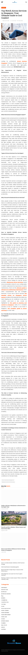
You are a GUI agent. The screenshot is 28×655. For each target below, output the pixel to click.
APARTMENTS (4, 587)
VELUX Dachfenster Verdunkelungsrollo (10, 567)
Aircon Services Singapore (8, 480)
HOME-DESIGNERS (5, 612)
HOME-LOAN (4, 616)
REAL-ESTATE (4, 625)
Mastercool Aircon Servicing (8, 482)
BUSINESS (3, 7)
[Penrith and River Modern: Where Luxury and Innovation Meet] (14, 518)
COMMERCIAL (4, 600)
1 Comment (14, 20)
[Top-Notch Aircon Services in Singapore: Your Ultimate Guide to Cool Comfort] (14, 31)
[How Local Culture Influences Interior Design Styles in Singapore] (14, 540)
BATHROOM (3, 591)
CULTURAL (3, 604)
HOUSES (3, 619)
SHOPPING (3, 629)
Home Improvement (6, 608)
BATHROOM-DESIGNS (6, 593)
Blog (2, 596)
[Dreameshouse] (14, 2)
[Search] (26, 2)
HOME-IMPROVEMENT (6, 614)
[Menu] (2, 2)
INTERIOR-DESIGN (5, 621)
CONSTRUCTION (4, 602)
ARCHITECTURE (4, 589)
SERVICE (3, 627)
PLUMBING (3, 623)
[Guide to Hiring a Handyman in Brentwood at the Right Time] (14, 497)
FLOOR (2, 606)
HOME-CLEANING (5, 610)
